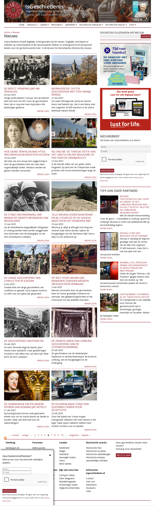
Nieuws (16, 32)
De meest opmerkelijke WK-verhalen (22, 90)
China (62, 460)
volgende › (74, 435)
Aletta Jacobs (38, 447)
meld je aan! (123, 455)
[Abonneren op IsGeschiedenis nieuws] (50, 438)
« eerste (15, 435)
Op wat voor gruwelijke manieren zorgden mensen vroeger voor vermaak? (70, 281)
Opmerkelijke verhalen (97, 460)
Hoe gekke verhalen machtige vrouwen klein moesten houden (26, 153)
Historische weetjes (95, 457)
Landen (43, 25)
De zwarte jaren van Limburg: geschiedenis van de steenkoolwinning (71, 344)
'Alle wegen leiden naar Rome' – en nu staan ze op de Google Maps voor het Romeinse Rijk (73, 218)
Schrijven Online (67, 475)
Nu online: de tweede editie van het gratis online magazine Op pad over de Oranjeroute (73, 154)
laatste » (86, 435)
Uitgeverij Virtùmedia (69, 487)
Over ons (90, 481)
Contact (90, 478)
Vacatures (91, 487)
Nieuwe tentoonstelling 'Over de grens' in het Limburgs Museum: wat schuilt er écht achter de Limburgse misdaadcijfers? (134, 204)
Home (22, 25)
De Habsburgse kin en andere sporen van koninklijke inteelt (25, 405)
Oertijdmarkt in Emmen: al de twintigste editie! (134, 295)
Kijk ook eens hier (69, 469)
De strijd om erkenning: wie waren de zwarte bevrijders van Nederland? (26, 218)
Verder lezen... (107, 228)
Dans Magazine (66, 478)
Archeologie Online (68, 484)
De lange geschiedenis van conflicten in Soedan (22, 279)
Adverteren (91, 484)
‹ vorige (24, 435)
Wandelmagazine (67, 481)
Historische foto (94, 447)
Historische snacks (114, 25)
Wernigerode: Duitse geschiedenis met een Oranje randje (71, 91)
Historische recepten (96, 451)
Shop (131, 25)
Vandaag (31, 25)
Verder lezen (43, 111)
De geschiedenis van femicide (24, 341)
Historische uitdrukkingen (98, 454)
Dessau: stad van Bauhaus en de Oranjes (134, 234)
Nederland (64, 447)
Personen (55, 25)
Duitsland (63, 454)
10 (62, 435)
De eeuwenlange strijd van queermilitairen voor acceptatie (70, 407)
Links (88, 491)
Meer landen (65, 463)
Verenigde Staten (67, 457)
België (62, 451)
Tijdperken (69, 25)
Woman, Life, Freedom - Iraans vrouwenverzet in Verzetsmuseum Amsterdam (134, 266)
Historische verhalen (89, 25)
